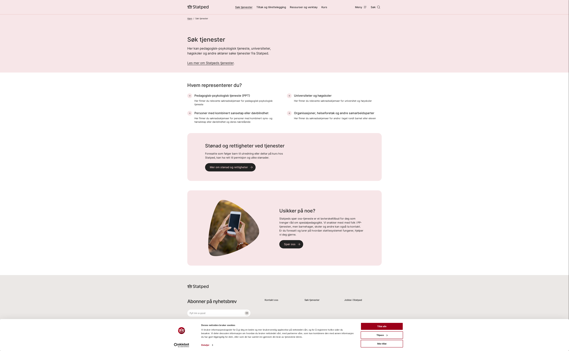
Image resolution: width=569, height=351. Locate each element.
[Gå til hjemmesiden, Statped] (198, 7)
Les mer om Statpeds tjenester (210, 63)
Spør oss (289, 244)
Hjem (189, 18)
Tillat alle (381, 326)
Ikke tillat (381, 343)
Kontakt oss (271, 299)
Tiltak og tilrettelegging (271, 7)
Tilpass (380, 335)
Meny (358, 7)
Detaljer (205, 345)
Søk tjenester (243, 7)
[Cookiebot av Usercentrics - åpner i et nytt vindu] (182, 345)
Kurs (324, 7)
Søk (373, 7)
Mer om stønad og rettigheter (229, 167)
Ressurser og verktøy (304, 7)
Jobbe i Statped (353, 299)
